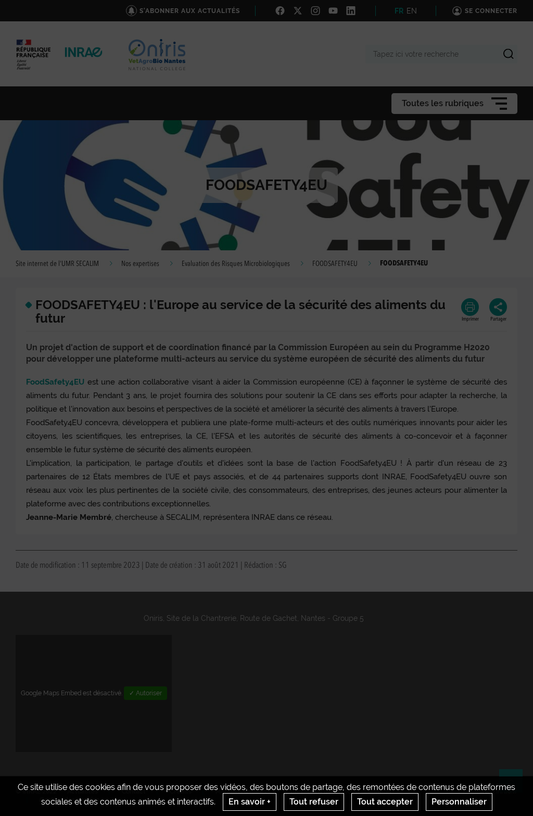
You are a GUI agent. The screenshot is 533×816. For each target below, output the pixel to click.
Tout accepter (385, 802)
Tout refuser (313, 802)
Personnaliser (459, 802)
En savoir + (250, 802)
